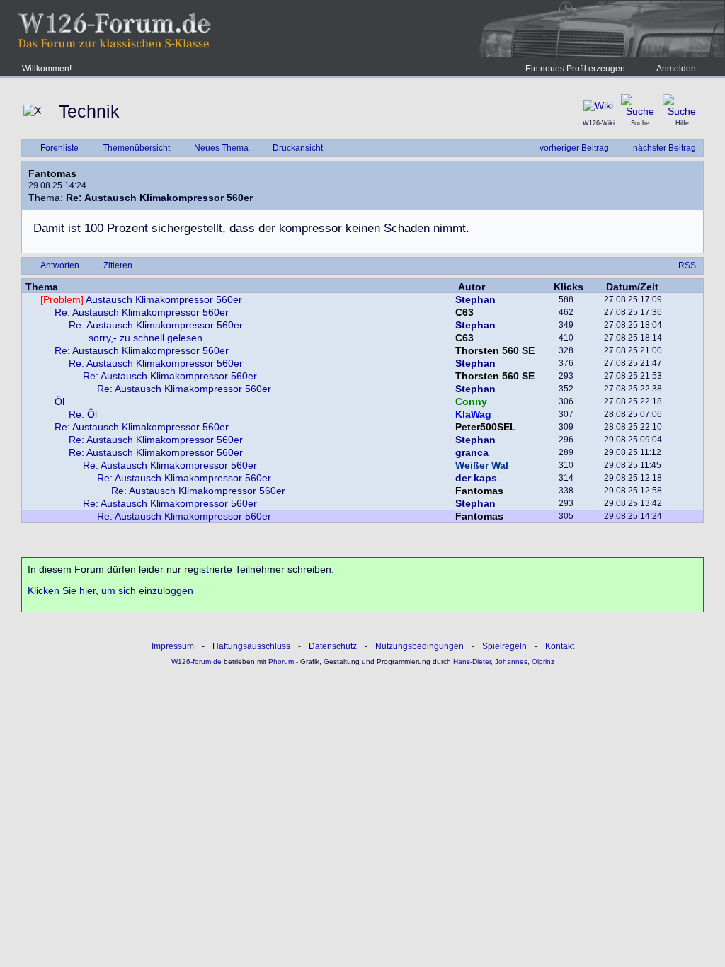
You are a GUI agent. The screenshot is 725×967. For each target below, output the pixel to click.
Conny (471, 401)
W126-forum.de (196, 661)
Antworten (59, 265)
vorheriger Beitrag (574, 148)
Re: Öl (83, 414)
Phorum (280, 661)
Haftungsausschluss (251, 646)
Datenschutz (333, 646)
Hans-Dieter (472, 661)
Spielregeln (504, 646)
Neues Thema (221, 148)
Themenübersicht (136, 148)
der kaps (476, 477)
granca (472, 452)
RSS (687, 265)
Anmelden (676, 68)
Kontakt (559, 646)
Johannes (511, 661)
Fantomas (52, 173)
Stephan (475, 299)
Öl (59, 401)
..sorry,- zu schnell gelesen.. (145, 337)
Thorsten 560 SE (495, 350)
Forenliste (59, 148)
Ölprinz (543, 661)
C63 (464, 312)
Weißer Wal (481, 465)
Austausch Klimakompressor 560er (141, 299)
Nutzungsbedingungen (419, 646)
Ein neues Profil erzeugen (575, 68)
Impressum (173, 646)
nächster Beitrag (664, 148)
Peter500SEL (485, 427)
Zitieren (117, 265)
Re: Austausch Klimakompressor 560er (142, 312)
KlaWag (473, 414)
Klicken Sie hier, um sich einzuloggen (110, 590)
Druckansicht (298, 148)
